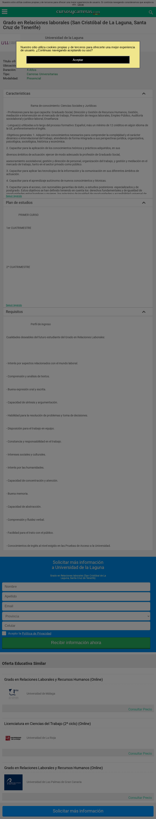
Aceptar (78, 59)
